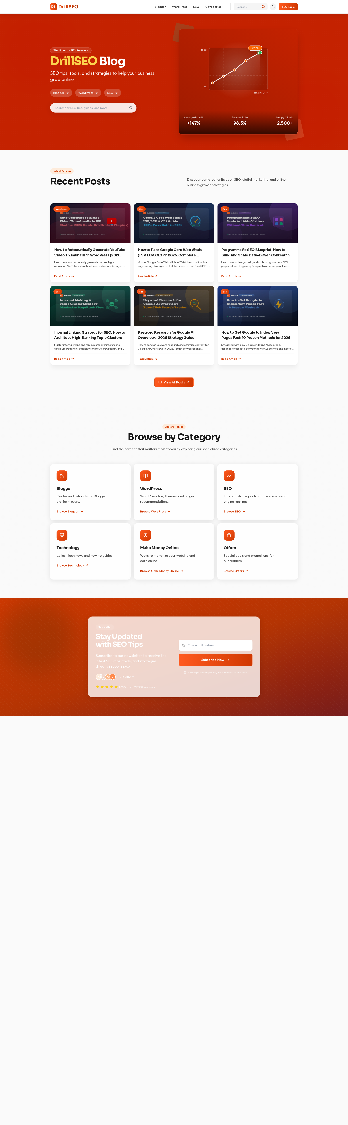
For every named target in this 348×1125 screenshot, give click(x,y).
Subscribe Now (212, 659)
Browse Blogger (68, 511)
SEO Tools (288, 7)
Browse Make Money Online (159, 571)
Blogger (160, 7)
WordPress (179, 7)
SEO (196, 7)
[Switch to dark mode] (273, 6)
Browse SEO (232, 511)
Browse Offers (234, 571)
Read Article (62, 276)
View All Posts (174, 382)
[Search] (263, 6)
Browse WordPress (153, 511)
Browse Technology (70, 565)
